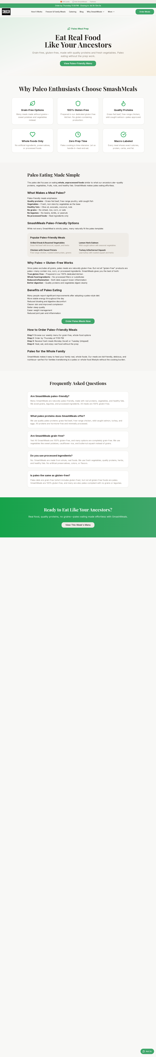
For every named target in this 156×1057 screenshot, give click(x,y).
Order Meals (144, 12)
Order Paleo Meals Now (78, 321)
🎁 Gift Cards (65, 2)
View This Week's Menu (78, 525)
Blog (81, 12)
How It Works (36, 12)
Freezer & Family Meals (56, 12)
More (110, 12)
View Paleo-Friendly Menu (78, 63)
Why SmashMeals (94, 12)
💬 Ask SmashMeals (80, 2)
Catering (72, 12)
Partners (93, 2)
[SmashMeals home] (6, 11)
